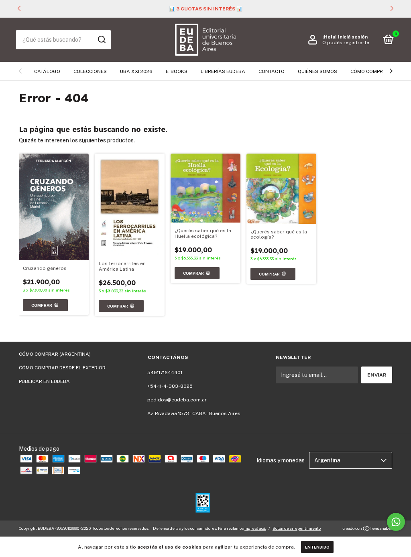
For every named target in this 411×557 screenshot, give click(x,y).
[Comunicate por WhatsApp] (396, 522)
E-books (176, 71)
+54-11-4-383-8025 (170, 386)
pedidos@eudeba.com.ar (177, 400)
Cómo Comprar (370, 71)
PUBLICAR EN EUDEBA (44, 381)
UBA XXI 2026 (136, 71)
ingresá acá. (255, 528)
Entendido (317, 547)
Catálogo (47, 71)
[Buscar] (101, 39)
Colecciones (90, 71)
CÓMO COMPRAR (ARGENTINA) (55, 354)
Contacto (271, 71)
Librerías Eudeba (223, 71)
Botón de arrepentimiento (297, 528)
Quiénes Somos (317, 71)
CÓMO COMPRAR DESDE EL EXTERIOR (62, 368)
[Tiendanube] (367, 529)
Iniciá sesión (353, 37)
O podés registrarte (345, 42)
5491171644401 (164, 372)
